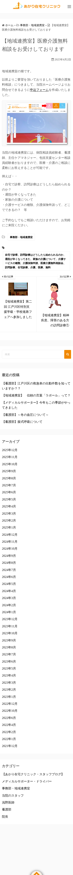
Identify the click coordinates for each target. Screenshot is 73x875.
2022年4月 (9, 724)
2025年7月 (9, 485)
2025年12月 (10, 450)
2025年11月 (10, 457)
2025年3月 (9, 513)
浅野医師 (8, 802)
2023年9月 (9, 640)
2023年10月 (10, 633)
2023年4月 (9, 675)
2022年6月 (9, 717)
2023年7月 (9, 654)
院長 (5, 816)
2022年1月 (9, 739)
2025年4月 (9, 506)
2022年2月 (9, 732)
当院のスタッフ (13, 795)
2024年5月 (9, 583)
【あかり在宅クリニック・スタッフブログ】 (33, 774)
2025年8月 (9, 478)
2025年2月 (9, 520)
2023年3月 (9, 682)
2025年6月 (9, 492)
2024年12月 (10, 534)
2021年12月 (10, 746)
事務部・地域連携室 (21, 237)
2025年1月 (9, 527)
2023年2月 (9, 689)
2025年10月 (10, 464)
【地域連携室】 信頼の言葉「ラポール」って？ (36, 395)
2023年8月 (9, 647)
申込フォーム (39, 89)
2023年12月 (10, 619)
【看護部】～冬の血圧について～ (25, 414)
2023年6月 (9, 661)
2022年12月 (10, 703)
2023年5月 (9, 668)
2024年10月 (10, 548)
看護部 (6, 809)
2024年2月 (9, 605)
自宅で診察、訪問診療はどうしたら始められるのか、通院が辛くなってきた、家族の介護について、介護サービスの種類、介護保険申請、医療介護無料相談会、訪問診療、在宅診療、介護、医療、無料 (35, 261)
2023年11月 (10, 626)
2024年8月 (9, 562)
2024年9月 (9, 555)
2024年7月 (9, 570)
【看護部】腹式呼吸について (22, 421)
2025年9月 (9, 471)
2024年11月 (10, 541)
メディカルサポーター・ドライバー (27, 781)
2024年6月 (9, 576)
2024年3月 (9, 598)
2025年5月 (9, 499)
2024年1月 (9, 612)
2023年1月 (9, 696)
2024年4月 (9, 591)
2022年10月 (10, 710)
